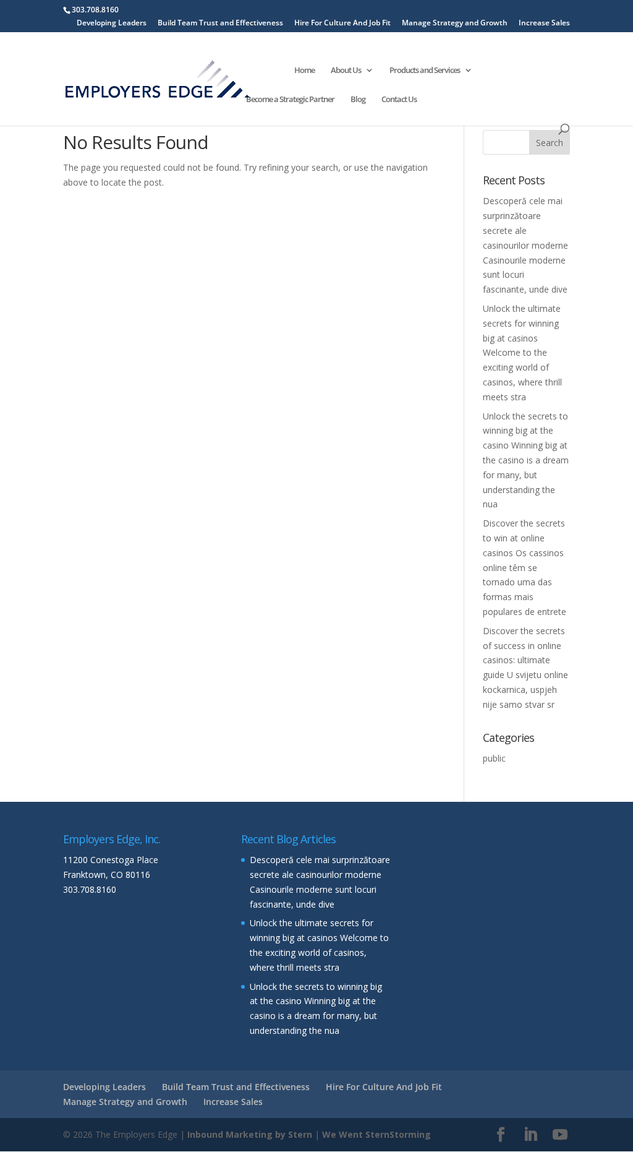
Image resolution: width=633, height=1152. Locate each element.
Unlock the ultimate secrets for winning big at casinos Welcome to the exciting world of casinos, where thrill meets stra (522, 353)
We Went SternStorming (376, 1134)
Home (304, 70)
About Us (346, 70)
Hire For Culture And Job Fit (342, 23)
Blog (357, 100)
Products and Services (424, 70)
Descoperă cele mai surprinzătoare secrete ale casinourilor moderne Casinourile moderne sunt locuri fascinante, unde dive (525, 245)
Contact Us (399, 100)
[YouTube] (560, 1135)
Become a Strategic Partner (290, 100)
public (494, 758)
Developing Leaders (112, 23)
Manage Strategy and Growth (455, 23)
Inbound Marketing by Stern (249, 1134)
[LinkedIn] (530, 1135)
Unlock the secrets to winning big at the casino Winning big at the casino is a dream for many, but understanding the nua (526, 460)
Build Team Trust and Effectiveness (220, 23)
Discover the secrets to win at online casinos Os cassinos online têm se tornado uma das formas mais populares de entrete (524, 567)
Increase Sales (544, 23)
